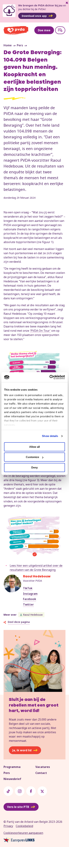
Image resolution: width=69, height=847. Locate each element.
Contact (41, 773)
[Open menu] (60, 30)
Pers (20, 45)
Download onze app (34, 16)
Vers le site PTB (18, 807)
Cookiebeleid (24, 826)
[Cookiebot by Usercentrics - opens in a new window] (49, 377)
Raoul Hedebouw (33, 614)
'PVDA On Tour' (40, 331)
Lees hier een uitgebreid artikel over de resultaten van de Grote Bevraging (36, 568)
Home (8, 45)
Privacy (8, 826)
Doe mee (44, 30)
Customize (32, 457)
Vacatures (42, 767)
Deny (34, 467)
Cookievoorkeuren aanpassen (23, 833)
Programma (12, 767)
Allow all (34, 446)
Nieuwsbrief (12, 779)
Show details (50, 435)
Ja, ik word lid (21, 750)
